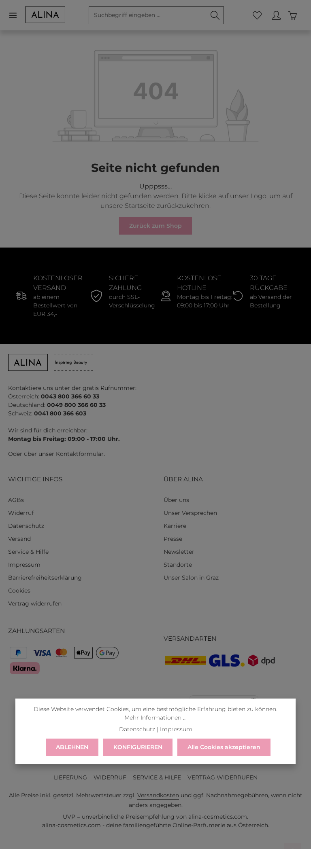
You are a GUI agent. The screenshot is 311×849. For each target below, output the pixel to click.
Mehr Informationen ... (155, 717)
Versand (19, 538)
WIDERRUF (110, 777)
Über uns (176, 500)
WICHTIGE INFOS (35, 479)
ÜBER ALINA (183, 479)
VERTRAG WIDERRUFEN (222, 777)
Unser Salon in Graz (191, 577)
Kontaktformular (80, 453)
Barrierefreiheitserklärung (45, 577)
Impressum (24, 564)
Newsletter (179, 551)
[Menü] (17, 15)
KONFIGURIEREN (137, 747)
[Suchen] (215, 15)
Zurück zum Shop (155, 225)
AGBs (16, 500)
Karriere (175, 525)
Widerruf (21, 513)
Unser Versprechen (190, 513)
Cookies (19, 590)
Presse (173, 538)
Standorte (178, 564)
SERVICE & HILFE (157, 777)
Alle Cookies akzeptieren (223, 747)
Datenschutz (26, 525)
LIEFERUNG (70, 777)
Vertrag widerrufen (35, 603)
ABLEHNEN (72, 747)
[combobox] (148, 15)
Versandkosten (158, 795)
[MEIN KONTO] (276, 15)
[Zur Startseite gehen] (45, 14)
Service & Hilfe (28, 551)
